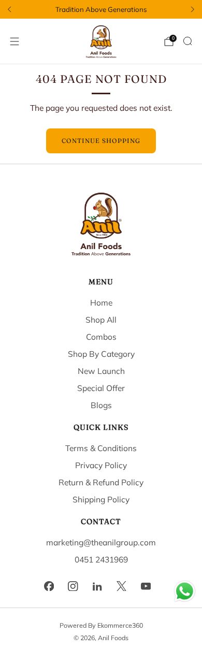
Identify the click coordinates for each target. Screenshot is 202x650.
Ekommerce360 (120, 625)
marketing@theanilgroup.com (101, 542)
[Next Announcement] (192, 9)
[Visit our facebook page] (49, 586)
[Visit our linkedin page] (97, 586)
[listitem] (101, 9)
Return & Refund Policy (101, 482)
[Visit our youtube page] (146, 586)
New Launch (101, 371)
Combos (101, 336)
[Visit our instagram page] (73, 586)
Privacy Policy (101, 465)
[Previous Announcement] (9, 9)
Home (101, 302)
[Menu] (14, 41)
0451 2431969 (101, 559)
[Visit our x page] (121, 586)
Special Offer (101, 388)
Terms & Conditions (101, 448)
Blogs (101, 405)
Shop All (101, 319)
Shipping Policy (101, 499)
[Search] (187, 41)
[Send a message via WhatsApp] (184, 591)
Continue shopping (101, 141)
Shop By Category (101, 354)
